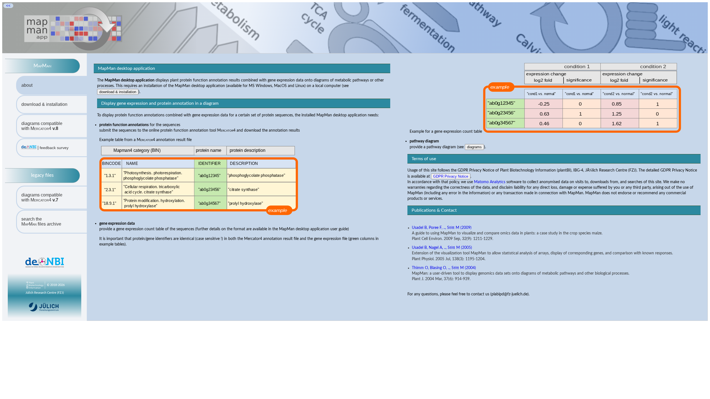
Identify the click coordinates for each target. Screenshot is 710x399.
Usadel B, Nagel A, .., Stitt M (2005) (442, 248)
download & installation (44, 104)
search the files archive (41, 221)
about (26, 85)
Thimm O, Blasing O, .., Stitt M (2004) (444, 268)
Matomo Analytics (489, 182)
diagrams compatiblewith (41, 126)
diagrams (474, 147)
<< (8, 6)
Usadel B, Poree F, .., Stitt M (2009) (441, 228)
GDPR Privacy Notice (450, 176)
